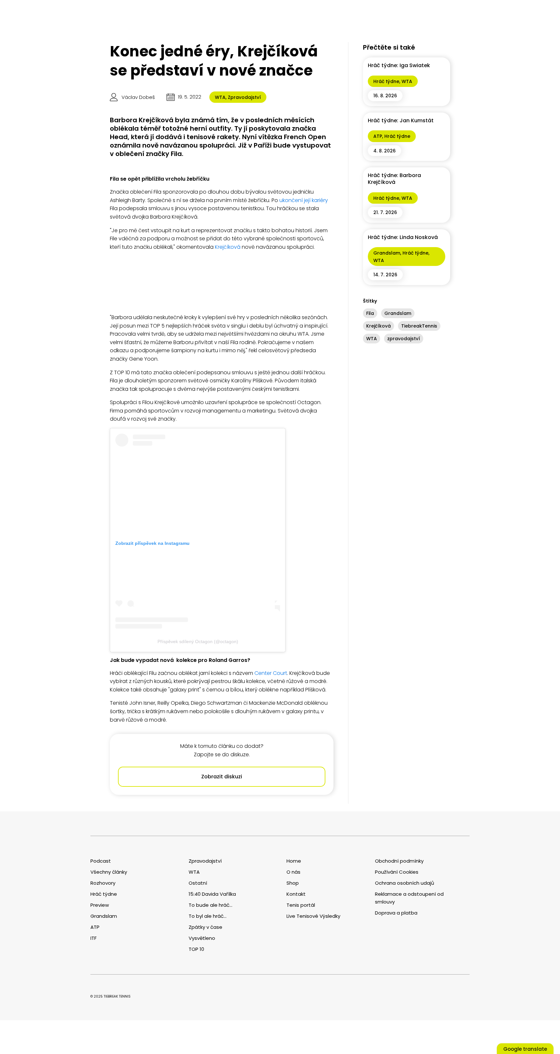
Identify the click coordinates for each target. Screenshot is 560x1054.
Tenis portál (300, 905)
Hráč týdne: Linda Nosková (403, 237)
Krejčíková (227, 247)
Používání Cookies (396, 871)
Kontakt (296, 894)
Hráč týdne (386, 81)
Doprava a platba (396, 912)
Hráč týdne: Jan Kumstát (401, 120)
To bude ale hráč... (210, 905)
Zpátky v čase (205, 927)
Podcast (100, 860)
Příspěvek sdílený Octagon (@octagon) (198, 641)
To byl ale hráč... (208, 916)
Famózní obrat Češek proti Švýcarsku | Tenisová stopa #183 (39, 994)
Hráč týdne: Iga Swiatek (399, 65)
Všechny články (108, 871)
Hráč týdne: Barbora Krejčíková (394, 179)
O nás (293, 871)
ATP (377, 136)
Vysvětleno (202, 938)
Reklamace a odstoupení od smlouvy (409, 898)
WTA (220, 97)
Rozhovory (102, 883)
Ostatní (198, 883)
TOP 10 (196, 949)
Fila (370, 313)
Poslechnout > (95, 1017)
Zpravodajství (244, 97)
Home (293, 860)
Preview (99, 905)
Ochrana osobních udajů (404, 883)
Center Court (270, 673)
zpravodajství (403, 338)
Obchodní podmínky (399, 860)
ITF (93, 938)
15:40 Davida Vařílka (212, 894)
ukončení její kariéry (303, 200)
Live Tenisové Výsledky (313, 916)
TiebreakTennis (419, 326)
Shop (292, 883)
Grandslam (386, 253)
